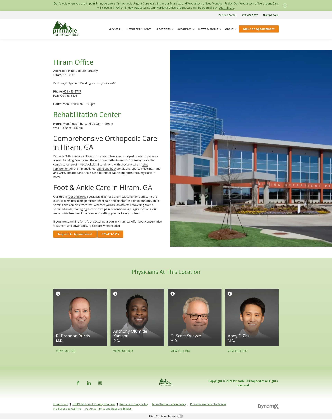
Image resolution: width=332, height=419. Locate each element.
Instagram (100, 383)
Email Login (60, 404)
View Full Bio (66, 351)
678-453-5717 (72, 91)
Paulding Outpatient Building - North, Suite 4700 (84, 83)
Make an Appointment (259, 29)
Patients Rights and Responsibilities (108, 409)
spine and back (106, 169)
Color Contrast (180, 416)
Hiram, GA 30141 (64, 75)
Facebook (78, 383)
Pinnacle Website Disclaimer (208, 404)
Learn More (226, 8)
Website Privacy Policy (133, 404)
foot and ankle (77, 197)
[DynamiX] (268, 406)
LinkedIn (89, 383)
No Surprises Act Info (67, 409)
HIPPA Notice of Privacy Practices (93, 404)
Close (285, 5)
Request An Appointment (75, 234)
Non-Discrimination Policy (169, 404)
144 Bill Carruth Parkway (82, 71)
